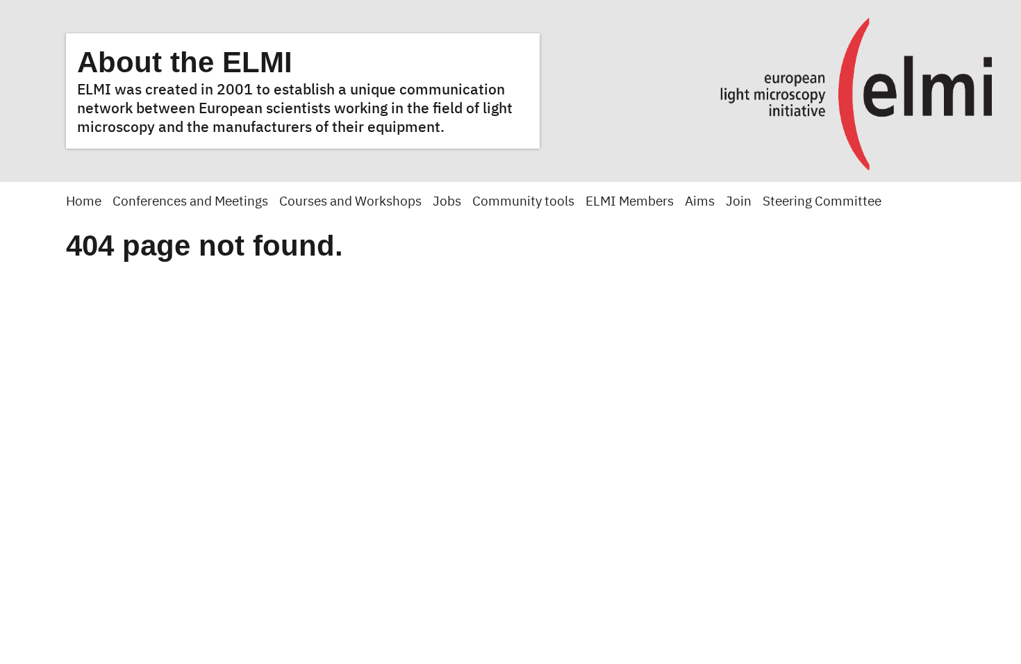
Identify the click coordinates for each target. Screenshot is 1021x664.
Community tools (523, 201)
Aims (700, 201)
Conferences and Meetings (190, 201)
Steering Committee (822, 201)
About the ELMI (184, 62)
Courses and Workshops (350, 201)
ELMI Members (630, 201)
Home (83, 201)
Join (739, 201)
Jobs (447, 201)
